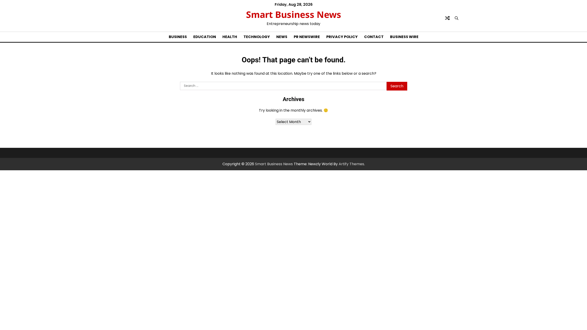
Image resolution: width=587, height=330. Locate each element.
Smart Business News (293, 14)
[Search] (456, 18)
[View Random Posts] (447, 18)
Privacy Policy (342, 36)
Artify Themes (351, 164)
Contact (374, 36)
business (178, 36)
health (229, 36)
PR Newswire (307, 36)
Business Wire (404, 36)
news (281, 36)
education (204, 36)
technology (257, 36)
